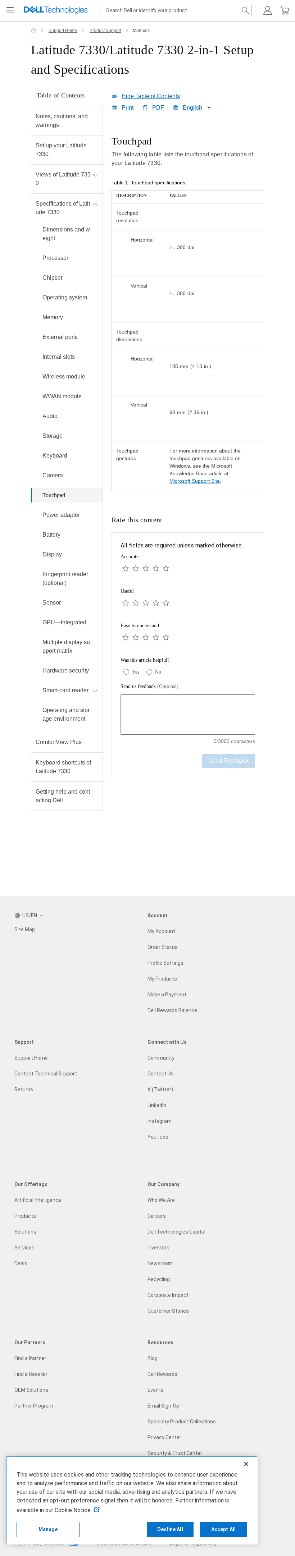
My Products (162, 979)
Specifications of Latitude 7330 (63, 208)
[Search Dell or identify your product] (245, 10)
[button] (267, 10)
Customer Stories (168, 1311)
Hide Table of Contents (151, 96)
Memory (52, 317)
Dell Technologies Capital (176, 1232)
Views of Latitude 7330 (63, 178)
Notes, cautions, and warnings (62, 120)
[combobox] (176, 10)
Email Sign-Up (163, 1406)
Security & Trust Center (175, 1453)
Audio (50, 416)
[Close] (246, 1464)
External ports (60, 337)
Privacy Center (164, 1437)
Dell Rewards (162, 1374)
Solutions (25, 1232)
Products (25, 1216)
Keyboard (54, 456)
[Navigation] (10, 10)
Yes (135, 672)
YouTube (158, 1137)
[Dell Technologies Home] (56, 10)
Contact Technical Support (45, 1074)
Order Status (163, 947)
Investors (158, 1247)
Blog (153, 1358)
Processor (55, 258)
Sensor (51, 603)
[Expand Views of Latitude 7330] (95, 174)
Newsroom (160, 1263)
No (158, 672)
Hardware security (65, 670)
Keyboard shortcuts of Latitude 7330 (63, 766)
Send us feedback (149, 686)
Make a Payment (167, 994)
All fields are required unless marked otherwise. (182, 545)
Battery (51, 535)
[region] (187, 314)
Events (156, 1390)
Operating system (64, 297)
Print (127, 108)
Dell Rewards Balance (172, 1010)
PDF (158, 108)
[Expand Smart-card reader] (95, 690)
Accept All (223, 1529)
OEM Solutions (31, 1390)
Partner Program (33, 1406)
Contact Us (161, 1074)
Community (161, 1058)
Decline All (170, 1529)
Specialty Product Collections (182, 1421)
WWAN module (62, 396)
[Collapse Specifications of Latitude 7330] (95, 203)
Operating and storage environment (66, 714)
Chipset (52, 278)
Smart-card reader (65, 690)
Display (52, 554)
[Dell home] (33, 30)
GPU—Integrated (64, 622)
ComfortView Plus (59, 742)
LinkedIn (157, 1105)
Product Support (105, 30)
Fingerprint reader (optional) (65, 578)
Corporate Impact (168, 1295)
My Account (161, 931)
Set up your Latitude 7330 (61, 149)
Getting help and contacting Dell (63, 796)
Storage (52, 436)
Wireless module (63, 376)
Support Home (63, 30)
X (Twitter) (160, 1089)
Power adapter (61, 515)
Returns (23, 1089)
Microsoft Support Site (194, 481)
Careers (157, 1216)
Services (24, 1247)
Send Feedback (228, 761)
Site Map (24, 929)
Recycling (159, 1279)
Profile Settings (165, 963)
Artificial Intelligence (37, 1200)
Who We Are (161, 1200)
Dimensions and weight (66, 233)
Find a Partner (30, 1358)
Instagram (160, 1121)
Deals (20, 1263)
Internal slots (58, 357)
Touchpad (53, 495)
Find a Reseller (30, 1374)
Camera (52, 475)
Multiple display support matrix (66, 646)
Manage (48, 1529)
